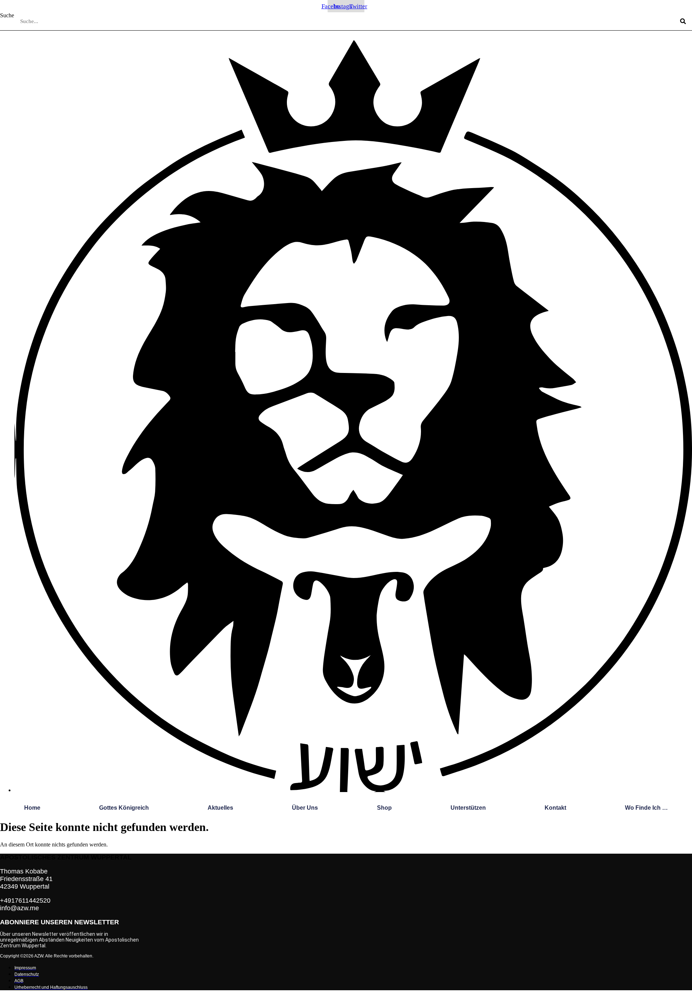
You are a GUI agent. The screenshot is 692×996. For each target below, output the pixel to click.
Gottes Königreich (124, 808)
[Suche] (683, 21)
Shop (384, 808)
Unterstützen (468, 808)
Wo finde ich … (646, 808)
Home (32, 808)
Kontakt (555, 808)
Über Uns (305, 808)
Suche (7, 15)
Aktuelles (220, 808)
